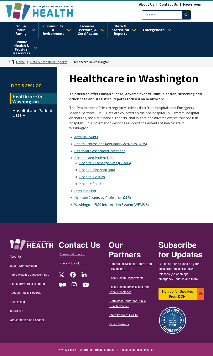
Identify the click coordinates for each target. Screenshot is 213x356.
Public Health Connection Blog (29, 274)
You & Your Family (20, 30)
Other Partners (119, 324)
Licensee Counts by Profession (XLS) (102, 197)
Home (20, 62)
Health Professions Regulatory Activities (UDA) (110, 144)
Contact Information (72, 254)
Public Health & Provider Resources (21, 47)
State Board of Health (123, 315)
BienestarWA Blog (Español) (28, 283)
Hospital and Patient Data (32, 113)
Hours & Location (70, 263)
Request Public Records (25, 292)
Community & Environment (53, 30)
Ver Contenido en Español (27, 320)
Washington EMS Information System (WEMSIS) (111, 204)
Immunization (85, 190)
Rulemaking (17, 302)
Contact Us (168, 4)
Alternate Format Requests (97, 349)
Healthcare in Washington (27, 99)
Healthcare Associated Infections (99, 151)
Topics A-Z (16, 310)
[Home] (43, 11)
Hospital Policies (92, 177)
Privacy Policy (67, 349)
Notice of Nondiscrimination (137, 349)
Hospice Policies (91, 183)
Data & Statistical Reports (120, 30)
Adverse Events (86, 137)
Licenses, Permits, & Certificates (88, 30)
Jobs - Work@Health (23, 265)
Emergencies (154, 30)
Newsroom (192, 4)
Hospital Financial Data (97, 170)
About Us (146, 4)
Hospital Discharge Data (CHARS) (105, 163)
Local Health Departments (126, 278)
